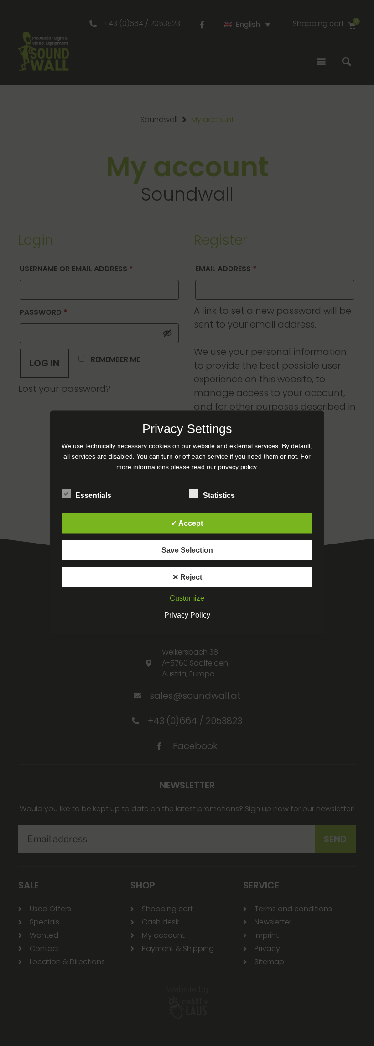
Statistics (219, 495)
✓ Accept (187, 523)
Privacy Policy (187, 615)
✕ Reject (187, 577)
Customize (187, 598)
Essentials (93, 495)
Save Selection (187, 550)
